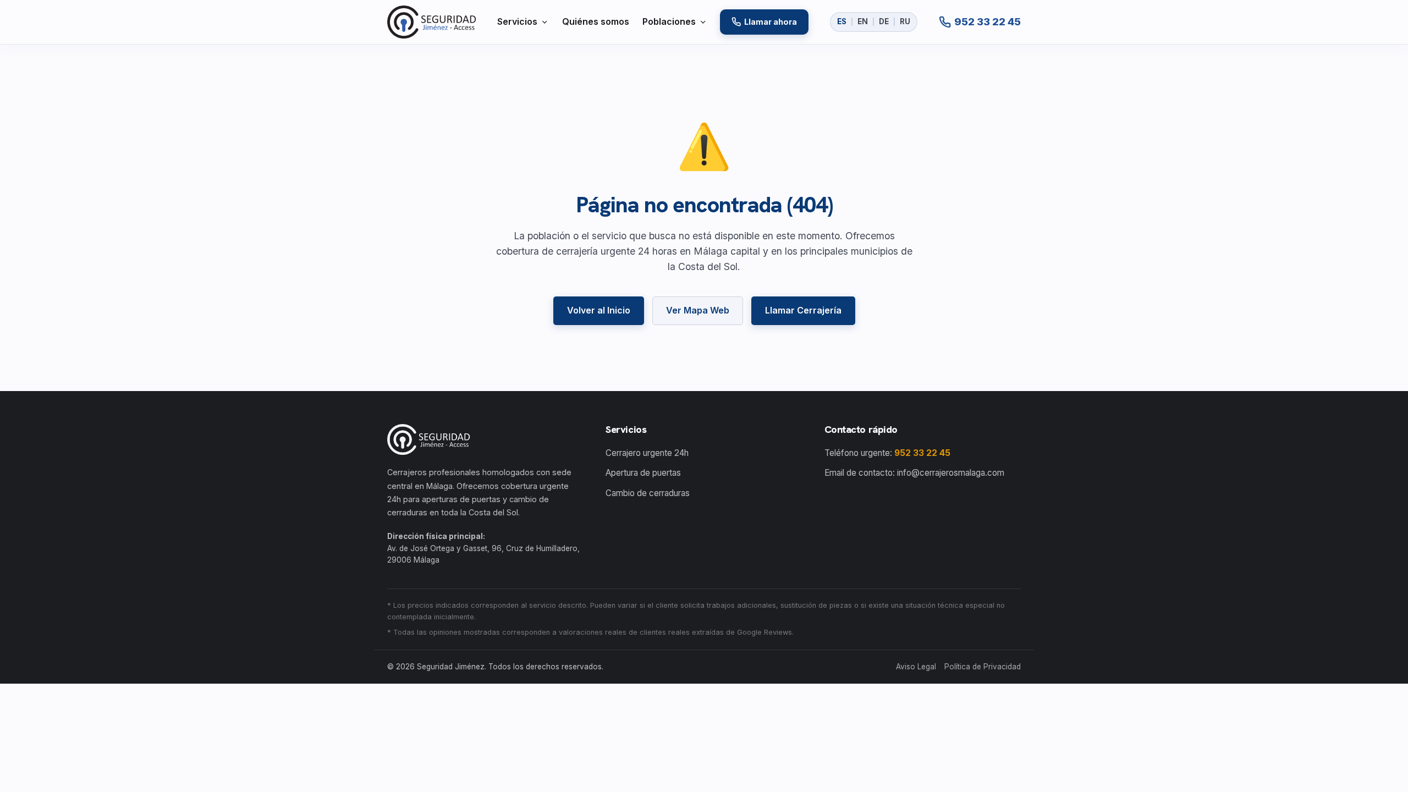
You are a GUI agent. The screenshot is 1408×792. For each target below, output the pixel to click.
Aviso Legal (916, 666)
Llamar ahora (770, 21)
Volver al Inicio (598, 310)
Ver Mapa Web (697, 310)
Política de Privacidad (982, 666)
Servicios (517, 21)
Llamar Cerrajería (803, 310)
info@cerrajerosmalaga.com (950, 473)
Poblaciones (669, 21)
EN (862, 21)
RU (905, 21)
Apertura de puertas (643, 473)
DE (884, 21)
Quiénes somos (595, 21)
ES (841, 21)
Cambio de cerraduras (648, 493)
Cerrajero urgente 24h (647, 453)
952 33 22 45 (922, 453)
